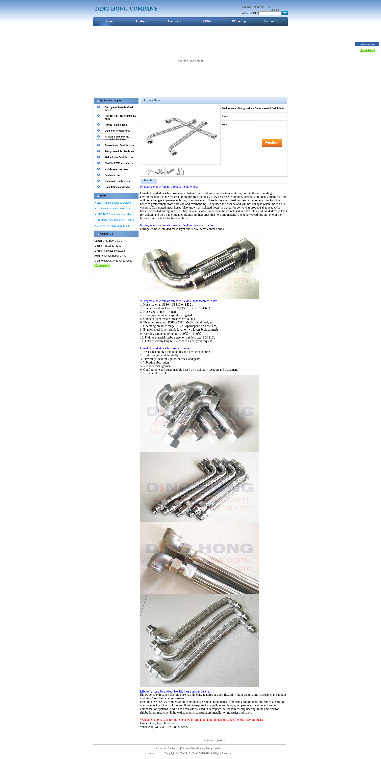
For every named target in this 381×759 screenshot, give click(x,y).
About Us (161, 748)
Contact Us (271, 21)
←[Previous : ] (207, 740)
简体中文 (259, 7)
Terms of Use (188, 748)
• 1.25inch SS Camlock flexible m (113, 208)
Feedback (174, 21)
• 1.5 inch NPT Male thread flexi (112, 225)
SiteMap (218, 748)
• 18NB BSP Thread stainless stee (113, 214)
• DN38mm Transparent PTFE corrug (115, 220)
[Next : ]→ (222, 740)
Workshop (239, 21)
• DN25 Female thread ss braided (113, 202)
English (275, 10)
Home (109, 21)
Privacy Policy (204, 748)
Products (142, 21)
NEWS (207, 21)
